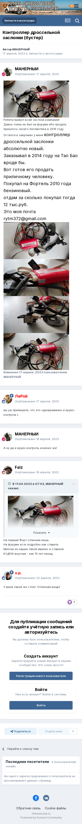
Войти (41, 705)
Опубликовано (37, 74)
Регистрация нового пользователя (41, 676)
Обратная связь (28, 808)
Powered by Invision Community (41, 817)
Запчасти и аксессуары (46, 53)
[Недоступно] (36, 98)
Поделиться (22, 731)
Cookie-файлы (55, 808)
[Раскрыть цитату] (10, 483)
